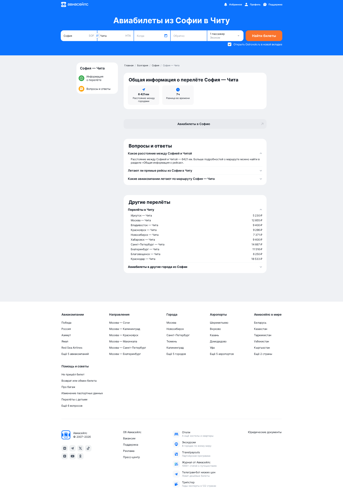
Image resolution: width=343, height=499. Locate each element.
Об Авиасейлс (132, 432)
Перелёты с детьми (74, 399)
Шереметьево (219, 322)
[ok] (80, 456)
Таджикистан (262, 335)
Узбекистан (261, 341)
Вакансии (129, 438)
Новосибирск (175, 329)
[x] (80, 448)
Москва (171, 322)
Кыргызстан (262, 347)
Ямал (64, 341)
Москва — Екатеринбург (125, 354)
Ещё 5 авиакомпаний (75, 354)
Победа (66, 322)
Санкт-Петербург (178, 335)
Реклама (128, 451)
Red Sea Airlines (71, 347)
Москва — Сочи (119, 322)
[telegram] (72, 448)
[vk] (65, 448)
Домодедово (218, 341)
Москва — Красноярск (123, 335)
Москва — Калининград (124, 329)
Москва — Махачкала (123, 341)
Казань (214, 335)
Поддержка (130, 444)
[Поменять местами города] (97, 35)
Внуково (215, 329)
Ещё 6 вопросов (71, 405)
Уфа (212, 347)
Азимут (66, 335)
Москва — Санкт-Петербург (127, 347)
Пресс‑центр (131, 457)
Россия (66, 329)
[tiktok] (88, 448)
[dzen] (65, 456)
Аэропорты (218, 314)
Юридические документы (265, 432)
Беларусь (260, 322)
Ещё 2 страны (263, 354)
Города (171, 314)
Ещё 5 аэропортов (222, 354)
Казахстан (260, 329)
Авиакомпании (72, 314)
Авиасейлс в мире (268, 314)
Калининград (175, 347)
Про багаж (68, 387)
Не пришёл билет (72, 374)
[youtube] (72, 456)
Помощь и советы (75, 366)
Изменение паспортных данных (82, 393)
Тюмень (171, 341)
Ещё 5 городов (176, 354)
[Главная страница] (74, 4)
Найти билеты (264, 36)
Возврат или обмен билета (78, 380)
